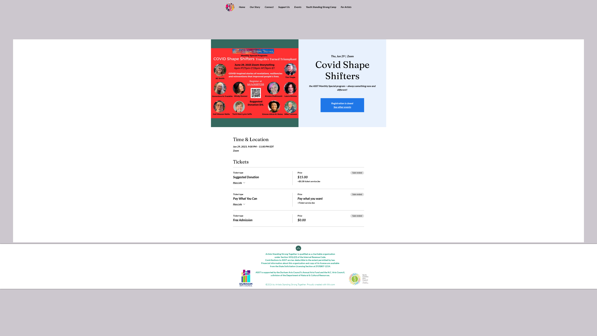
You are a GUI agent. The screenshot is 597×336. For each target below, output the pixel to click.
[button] (255, 7)
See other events (342, 106)
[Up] (298, 248)
